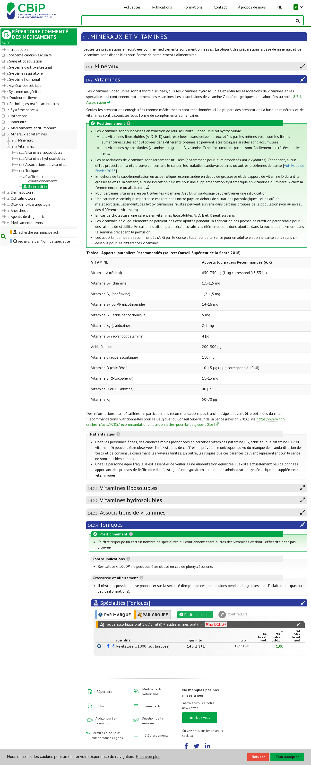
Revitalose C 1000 (131, 646)
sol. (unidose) (158, 646)
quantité (195, 640)
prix (243, 640)
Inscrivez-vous (199, 717)
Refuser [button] (258, 757)
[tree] (35, 136)
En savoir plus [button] (148, 757)
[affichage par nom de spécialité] (99, 646)
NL (279, 7)
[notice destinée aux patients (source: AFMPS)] (113, 646)
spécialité (123, 640)
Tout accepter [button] (287, 757)
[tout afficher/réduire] (298, 624)
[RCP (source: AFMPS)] (108, 646)
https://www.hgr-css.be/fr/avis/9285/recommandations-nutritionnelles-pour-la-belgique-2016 (185, 422)
